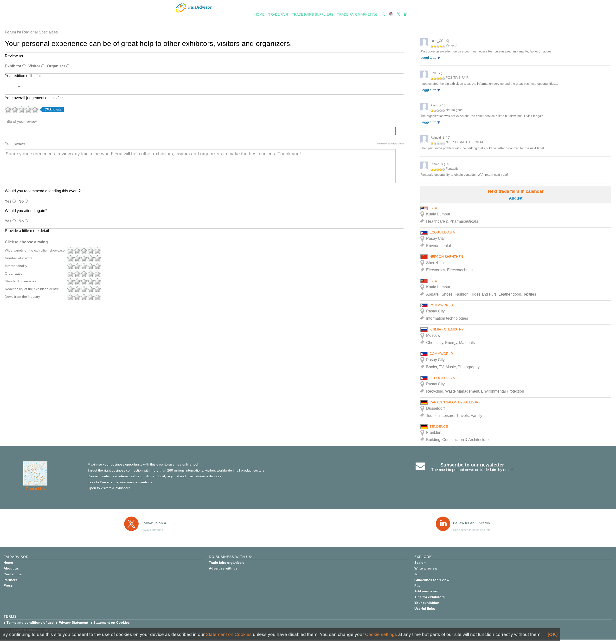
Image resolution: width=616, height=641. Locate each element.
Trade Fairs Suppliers (312, 14)
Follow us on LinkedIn (471, 523)
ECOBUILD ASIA (442, 232)
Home (259, 14)
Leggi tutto (428, 57)
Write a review (425, 568)
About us (11, 568)
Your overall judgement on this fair (34, 98)
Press (8, 585)
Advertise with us (223, 568)
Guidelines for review (431, 580)
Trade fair (278, 14)
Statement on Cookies (111, 622)
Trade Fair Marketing (357, 14)
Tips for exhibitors (429, 597)
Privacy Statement (73, 622)
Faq (417, 585)
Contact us (13, 574)
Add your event (427, 591)
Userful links (424, 608)
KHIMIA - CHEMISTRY (447, 329)
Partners (10, 580)
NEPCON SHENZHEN (446, 257)
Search (420, 562)
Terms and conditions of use (30, 622)
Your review (15, 144)
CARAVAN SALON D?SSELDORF (455, 402)
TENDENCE (439, 426)
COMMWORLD (441, 305)
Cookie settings (381, 634)
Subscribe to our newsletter (472, 464)
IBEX (433, 208)
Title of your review (21, 121)
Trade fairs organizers (226, 562)
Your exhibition (426, 603)
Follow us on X (153, 523)
